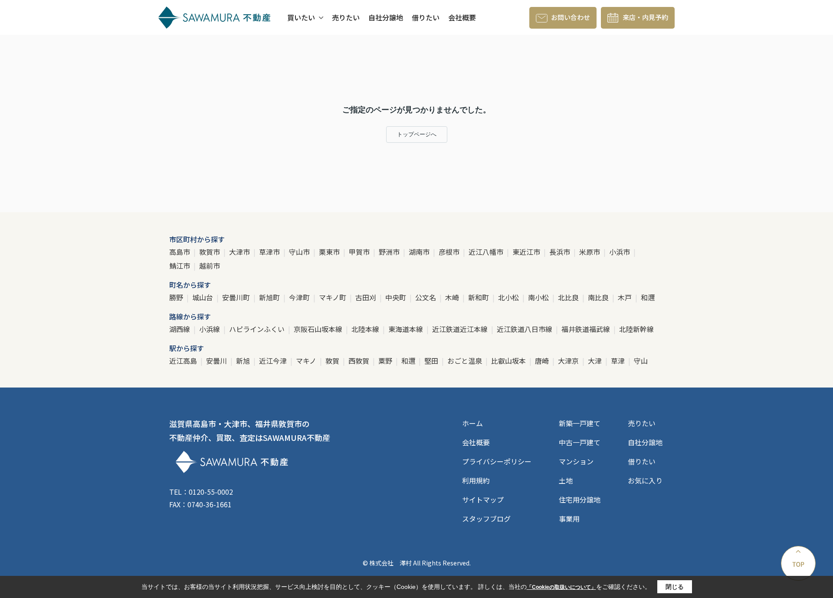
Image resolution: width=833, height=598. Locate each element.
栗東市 (330, 251)
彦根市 (450, 251)
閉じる (675, 586)
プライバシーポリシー (496, 461)
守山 (641, 360)
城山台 (203, 297)
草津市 (270, 251)
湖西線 (180, 329)
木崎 (453, 297)
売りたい (346, 17)
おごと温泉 (465, 360)
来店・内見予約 (645, 17)
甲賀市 (360, 251)
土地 (566, 480)
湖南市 (420, 251)
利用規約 (476, 480)
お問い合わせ (570, 17)
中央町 (396, 297)
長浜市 (560, 251)
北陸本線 (366, 329)
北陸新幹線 (636, 329)
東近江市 (527, 251)
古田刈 (366, 297)
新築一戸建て (579, 423)
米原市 (590, 251)
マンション (576, 461)
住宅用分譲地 (579, 499)
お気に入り (645, 480)
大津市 (240, 251)
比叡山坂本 (509, 360)
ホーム (472, 423)
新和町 (479, 297)
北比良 (569, 297)
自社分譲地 (385, 17)
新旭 (244, 360)
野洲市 (390, 251)
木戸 (625, 297)
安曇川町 (237, 297)
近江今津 (274, 360)
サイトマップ (483, 499)
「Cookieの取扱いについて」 (561, 587)
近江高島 (184, 360)
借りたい (425, 17)
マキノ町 (333, 297)
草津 (618, 360)
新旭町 (270, 297)
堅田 (432, 360)
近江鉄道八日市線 (525, 329)
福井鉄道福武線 (586, 329)
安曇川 (217, 360)
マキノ (307, 360)
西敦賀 (359, 360)
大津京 (569, 360)
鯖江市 (180, 265)
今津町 (300, 297)
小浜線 (210, 329)
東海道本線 (406, 329)
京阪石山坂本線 (319, 329)
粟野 (386, 360)
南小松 (539, 297)
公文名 (426, 297)
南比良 (599, 297)
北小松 (509, 297)
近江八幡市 (487, 251)
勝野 (177, 297)
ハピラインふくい (257, 329)
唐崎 (543, 360)
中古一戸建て (579, 442)
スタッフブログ (486, 518)
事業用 (569, 518)
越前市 (209, 265)
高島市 (180, 251)
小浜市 (620, 251)
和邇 (648, 297)
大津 (595, 360)
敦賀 (333, 360)
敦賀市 (210, 251)
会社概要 (462, 17)
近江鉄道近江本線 (460, 329)
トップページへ (416, 134)
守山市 (300, 251)
